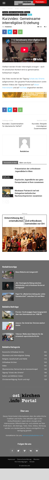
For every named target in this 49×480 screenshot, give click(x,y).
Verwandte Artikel (10, 163)
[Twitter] (10, 32)
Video (29, 14)
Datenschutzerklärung (24, 459)
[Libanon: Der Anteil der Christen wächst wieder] (8, 326)
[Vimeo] (24, 451)
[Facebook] (4, 32)
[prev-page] (3, 201)
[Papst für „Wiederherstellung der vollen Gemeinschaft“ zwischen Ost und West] (8, 297)
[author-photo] (24, 148)
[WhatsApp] (20, 32)
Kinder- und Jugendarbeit (23, 8)
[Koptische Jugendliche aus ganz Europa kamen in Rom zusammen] (8, 184)
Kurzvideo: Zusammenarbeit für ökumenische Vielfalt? (12, 125)
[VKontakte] (30, 451)
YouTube (23, 87)
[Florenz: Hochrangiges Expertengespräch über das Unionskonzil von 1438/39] (8, 315)
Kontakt (32, 462)
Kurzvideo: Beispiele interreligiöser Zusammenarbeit (39, 126)
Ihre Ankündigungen (21, 462)
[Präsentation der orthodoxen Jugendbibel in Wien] (8, 173)
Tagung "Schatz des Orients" (10, 14)
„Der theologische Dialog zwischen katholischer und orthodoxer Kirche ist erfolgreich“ (30, 285)
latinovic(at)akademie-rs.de (33, 435)
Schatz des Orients (36, 79)
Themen (10, 8)
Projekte (27, 12)
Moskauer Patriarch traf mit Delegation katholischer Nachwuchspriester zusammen (28, 193)
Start (3, 8)
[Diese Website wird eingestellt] (8, 275)
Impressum (11, 459)
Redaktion (8, 27)
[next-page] (7, 201)
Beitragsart (23, 14)
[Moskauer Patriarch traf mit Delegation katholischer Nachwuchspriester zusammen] (8, 193)
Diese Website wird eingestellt (26, 272)
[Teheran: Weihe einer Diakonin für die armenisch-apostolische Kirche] (8, 337)
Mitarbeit (36, 459)
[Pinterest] (15, 32)
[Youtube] (37, 451)
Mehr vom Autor (25, 163)
